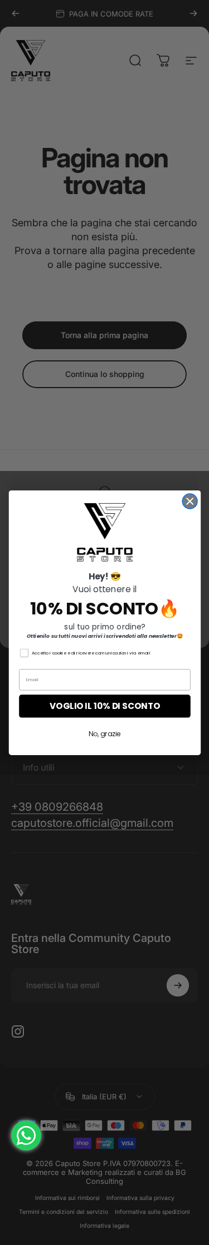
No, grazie (104, 734)
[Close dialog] (189, 501)
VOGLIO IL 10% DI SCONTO (104, 706)
